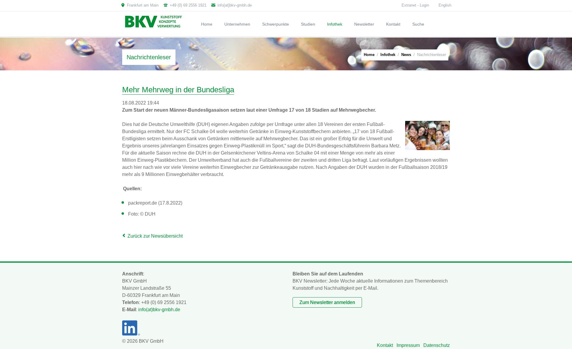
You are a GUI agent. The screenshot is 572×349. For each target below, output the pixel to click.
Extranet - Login (415, 5)
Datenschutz (436, 345)
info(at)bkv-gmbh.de (159, 309)
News (406, 54)
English (445, 5)
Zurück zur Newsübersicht (155, 236)
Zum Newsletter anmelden (327, 302)
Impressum (408, 345)
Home (369, 54)
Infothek (387, 54)
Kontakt (385, 345)
